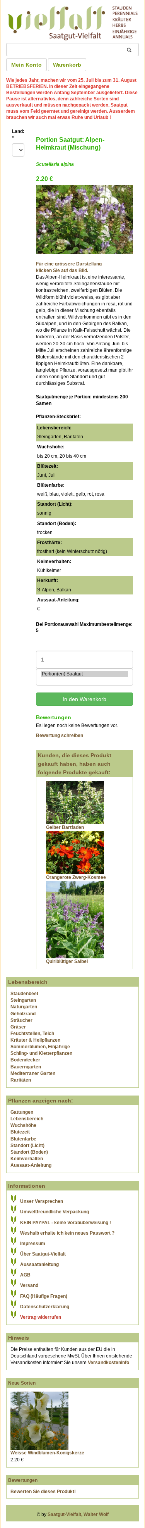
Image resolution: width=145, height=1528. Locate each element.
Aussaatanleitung (39, 1264)
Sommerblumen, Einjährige (40, 1046)
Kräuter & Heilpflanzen (35, 1040)
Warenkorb (67, 65)
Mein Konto (26, 65)
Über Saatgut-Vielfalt (43, 1254)
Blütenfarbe (23, 1139)
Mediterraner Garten (32, 1073)
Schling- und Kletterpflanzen (41, 1053)
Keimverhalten (26, 1158)
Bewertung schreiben (59, 735)
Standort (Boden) (29, 1152)
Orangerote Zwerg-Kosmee (76, 877)
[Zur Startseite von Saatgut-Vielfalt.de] (72, 22)
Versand (29, 1285)
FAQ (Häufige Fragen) (43, 1296)
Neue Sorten (22, 1383)
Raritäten (20, 1080)
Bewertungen (23, 1480)
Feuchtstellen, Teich (32, 1033)
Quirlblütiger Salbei (67, 961)
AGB (25, 1275)
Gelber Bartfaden (65, 827)
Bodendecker (25, 1060)
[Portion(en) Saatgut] (84, 674)
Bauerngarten (25, 1067)
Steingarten (23, 1000)
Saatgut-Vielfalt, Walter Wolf (78, 1514)
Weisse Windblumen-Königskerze (47, 1453)
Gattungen (21, 1112)
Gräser (18, 1027)
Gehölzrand (23, 1013)
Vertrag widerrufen (40, 1317)
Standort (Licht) (27, 1145)
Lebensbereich (26, 1118)
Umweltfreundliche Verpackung (54, 1211)
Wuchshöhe (23, 1125)
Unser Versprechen (41, 1201)
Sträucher (21, 1020)
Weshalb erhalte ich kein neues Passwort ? (67, 1233)
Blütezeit (20, 1132)
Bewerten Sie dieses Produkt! (43, 1491)
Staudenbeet (24, 993)
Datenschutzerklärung (44, 1306)
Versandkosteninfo (108, 1362)
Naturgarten (23, 1006)
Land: (18, 135)
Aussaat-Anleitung (30, 1165)
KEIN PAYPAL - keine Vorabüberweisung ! (65, 1222)
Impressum (32, 1243)
